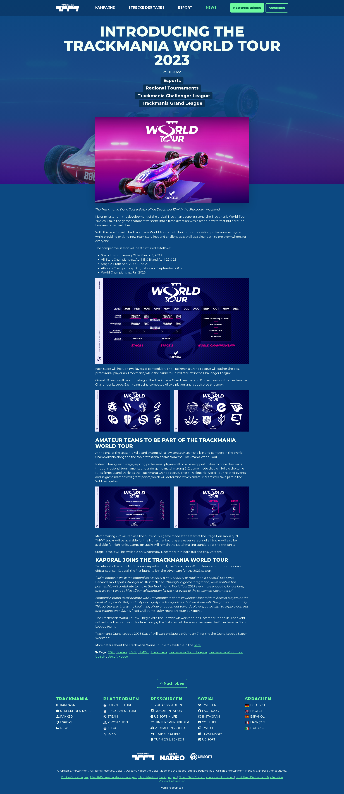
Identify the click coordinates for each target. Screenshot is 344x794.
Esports (172, 80)
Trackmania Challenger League (174, 95)
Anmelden (277, 7)
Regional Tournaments (172, 88)
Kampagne (105, 7)
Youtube (209, 722)
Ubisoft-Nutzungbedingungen (157, 777)
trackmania (159, 652)
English (257, 711)
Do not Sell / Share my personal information (206, 777)
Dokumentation (168, 711)
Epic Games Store (122, 711)
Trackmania (211, 733)
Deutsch (257, 705)
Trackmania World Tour (226, 652)
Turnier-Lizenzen (168, 739)
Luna (111, 733)
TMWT (144, 652)
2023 (111, 652)
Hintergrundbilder (171, 722)
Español (257, 716)
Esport (185, 7)
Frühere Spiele (167, 733)
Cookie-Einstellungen (75, 777)
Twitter (208, 705)
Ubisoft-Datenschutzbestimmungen (113, 777)
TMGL (133, 652)
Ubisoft (100, 656)
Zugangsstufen (168, 705)
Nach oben (173, 683)
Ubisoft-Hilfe (165, 716)
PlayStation (117, 722)
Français (257, 722)
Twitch (207, 728)
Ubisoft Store (119, 705)
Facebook (210, 711)
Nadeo (122, 652)
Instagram (210, 716)
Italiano (257, 728)
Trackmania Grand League (172, 103)
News (211, 7)
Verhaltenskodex (169, 728)
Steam (112, 716)
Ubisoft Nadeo (118, 656)
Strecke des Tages (146, 7)
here (197, 645)
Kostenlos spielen (247, 7)
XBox (111, 728)
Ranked (66, 716)
